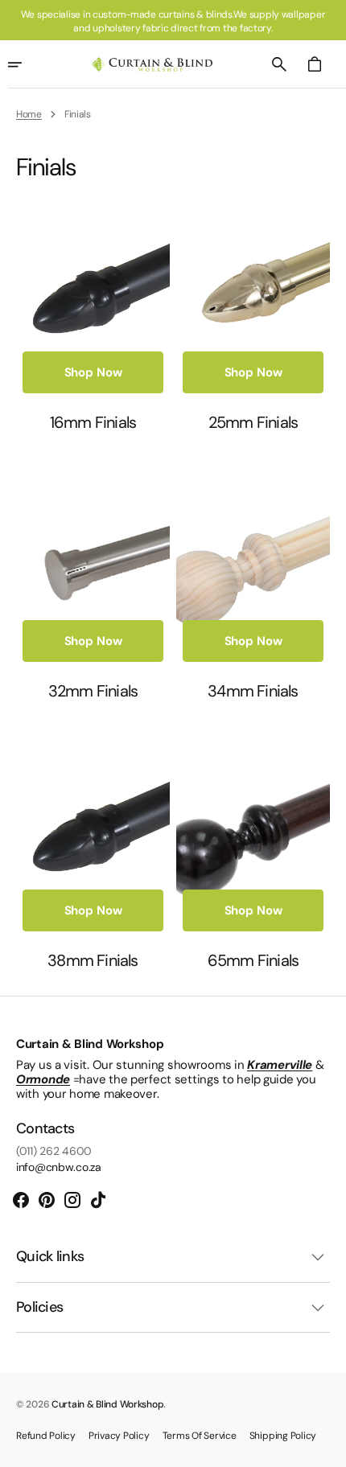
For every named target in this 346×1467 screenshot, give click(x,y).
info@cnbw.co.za (58, 1167)
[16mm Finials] (93, 313)
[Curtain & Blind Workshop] (152, 65)
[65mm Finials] (253, 851)
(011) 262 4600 (54, 1151)
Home (29, 114)
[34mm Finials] (253, 582)
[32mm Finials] (93, 582)
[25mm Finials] (253, 313)
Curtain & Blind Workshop (107, 1404)
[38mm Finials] (93, 851)
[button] (279, 64)
